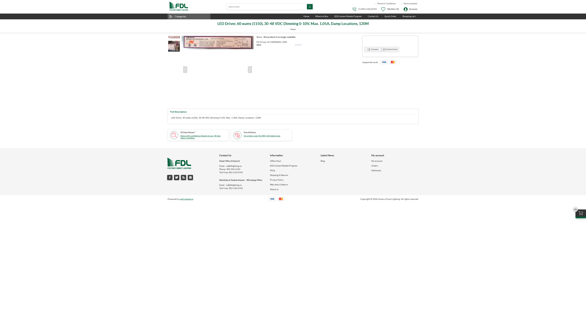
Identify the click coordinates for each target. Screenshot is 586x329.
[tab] (178, 111)
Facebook (169, 177)
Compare (374, 49)
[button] (185, 69)
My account (376, 161)
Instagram (190, 177)
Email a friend (392, 49)
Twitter (176, 177)
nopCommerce (186, 199)
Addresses (376, 170)
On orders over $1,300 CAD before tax (262, 136)
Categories (180, 16)
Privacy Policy (277, 180)
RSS (183, 177)
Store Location (410, 3)
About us (274, 189)
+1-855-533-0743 (367, 9)
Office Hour (275, 161)
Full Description (178, 112)
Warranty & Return (279, 184)
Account (413, 9)
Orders (374, 165)
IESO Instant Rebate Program (283, 165)
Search (310, 6)
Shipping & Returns (279, 175)
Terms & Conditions (386, 3)
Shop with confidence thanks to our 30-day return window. (200, 137)
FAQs (272, 170)
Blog (323, 161)
